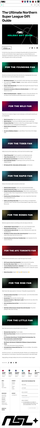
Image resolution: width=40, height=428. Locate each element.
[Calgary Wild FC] (23, 2)
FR (31, 4)
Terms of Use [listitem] (4, 396)
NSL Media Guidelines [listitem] (3, 399)
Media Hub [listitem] (3, 397)
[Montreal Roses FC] (28, 2)
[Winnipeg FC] (38, 2)
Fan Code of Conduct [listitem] (4, 401)
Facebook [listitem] (13, 382)
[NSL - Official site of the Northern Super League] (3, 1)
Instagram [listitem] (13, 383)
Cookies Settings (4, 404)
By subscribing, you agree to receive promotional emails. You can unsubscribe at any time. (30, 403)
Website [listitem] (3, 376)
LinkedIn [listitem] (13, 388)
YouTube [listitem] (13, 386)
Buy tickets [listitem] (4, 374)
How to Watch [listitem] (4, 387)
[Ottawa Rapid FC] (30, 2)
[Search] (35, 5)
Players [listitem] (3, 383)
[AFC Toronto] (33, 2)
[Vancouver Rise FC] (36, 2)
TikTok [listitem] (13, 387)
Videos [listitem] (3, 386)
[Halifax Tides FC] (25, 2)
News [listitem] (3, 382)
